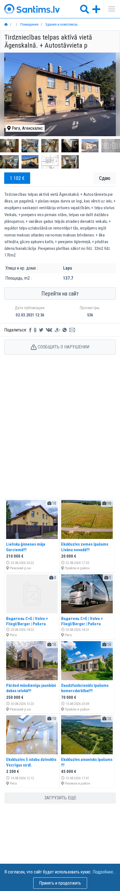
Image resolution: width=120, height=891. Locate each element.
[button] (5, 94)
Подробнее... (104, 872)
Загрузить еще (60, 797)
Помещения (29, 24)
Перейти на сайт (60, 293)
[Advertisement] (60, 432)
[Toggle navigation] (110, 9)
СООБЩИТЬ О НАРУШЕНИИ (63, 347)
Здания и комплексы (61, 24)
